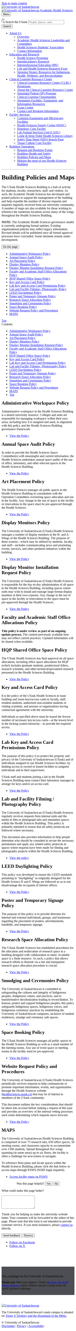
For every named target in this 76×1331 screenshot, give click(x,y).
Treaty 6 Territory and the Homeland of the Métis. (36, 1315)
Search (7, 26)
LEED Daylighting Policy (25, 292)
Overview (23, 36)
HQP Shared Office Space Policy (29, 278)
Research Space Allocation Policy (30, 299)
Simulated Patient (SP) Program (36, 93)
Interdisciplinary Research (33, 61)
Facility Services (19, 114)
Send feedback (11, 1235)
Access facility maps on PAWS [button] (28, 1176)
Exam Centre (25, 107)
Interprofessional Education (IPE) (37, 65)
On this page (10, 246)
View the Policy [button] (19, 435)
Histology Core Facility (31, 128)
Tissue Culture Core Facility (34, 143)
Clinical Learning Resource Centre (30, 79)
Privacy (21, 1326)
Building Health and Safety (34, 153)
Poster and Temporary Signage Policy (32, 296)
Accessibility (36, 1326)
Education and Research (24, 54)
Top (11, 394)
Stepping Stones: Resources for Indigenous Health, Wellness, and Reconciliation (43, 73)
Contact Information (29, 51)
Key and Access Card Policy (27, 282)
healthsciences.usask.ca (17, 1094)
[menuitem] (41, 42)
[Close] (3, 19)
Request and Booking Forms (34, 150)
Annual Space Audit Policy (26, 257)
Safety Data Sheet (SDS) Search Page (40, 139)
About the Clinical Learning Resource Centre (45, 90)
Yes (49, 1183)
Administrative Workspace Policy (29, 253)
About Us (15, 33)
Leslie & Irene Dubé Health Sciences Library (45, 136)
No (56, 1183)
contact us (66, 1225)
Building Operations (21, 146)
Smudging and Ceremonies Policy (30, 303)
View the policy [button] (19, 858)
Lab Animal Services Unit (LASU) (38, 132)
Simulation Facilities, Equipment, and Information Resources (40, 102)
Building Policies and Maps (34, 157)
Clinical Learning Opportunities (36, 97)
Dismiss (28, 1235)
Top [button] (4, 320)
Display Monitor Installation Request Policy (36, 268)
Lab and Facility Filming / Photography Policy (37, 289)
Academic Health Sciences (56, 10)
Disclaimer (8, 1326)
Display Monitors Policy (24, 264)
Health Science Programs (32, 58)
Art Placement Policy (22, 261)
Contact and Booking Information (38, 111)
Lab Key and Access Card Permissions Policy (37, 285)
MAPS (13, 314)
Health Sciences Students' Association (40, 47)
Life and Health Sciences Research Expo (42, 68)
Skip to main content (14, 3)
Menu (6, 14)
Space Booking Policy (23, 307)
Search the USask (16, 22)
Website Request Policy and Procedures (33, 310)
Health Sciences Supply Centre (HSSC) (41, 125)
